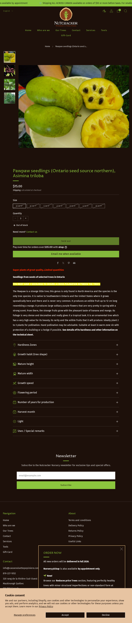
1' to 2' (46, 206)
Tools (104, 30)
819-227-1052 (9, 573)
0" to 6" (19, 206)
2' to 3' (59, 206)
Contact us (31, 232)
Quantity (17, 213)
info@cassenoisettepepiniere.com (21, 568)
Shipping (17, 190)
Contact (76, 30)
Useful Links (74, 541)
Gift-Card (66, 35)
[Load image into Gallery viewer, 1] (9, 57)
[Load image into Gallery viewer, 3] (9, 84)
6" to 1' (33, 206)
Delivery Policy (76, 525)
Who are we (43, 30)
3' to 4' (72, 206)
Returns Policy (75, 531)
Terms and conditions (79, 520)
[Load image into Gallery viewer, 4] (9, 98)
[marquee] (66, 3)
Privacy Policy (46, 606)
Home (28, 30)
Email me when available (66, 253)
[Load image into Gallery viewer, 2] (9, 70)
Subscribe (66, 485)
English (7, 11)
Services (90, 30)
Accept (65, 615)
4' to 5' (86, 206)
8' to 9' (99, 206)
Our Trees (61, 30)
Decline (106, 615)
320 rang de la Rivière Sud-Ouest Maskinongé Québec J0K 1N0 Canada (20, 583)
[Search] (125, 11)
